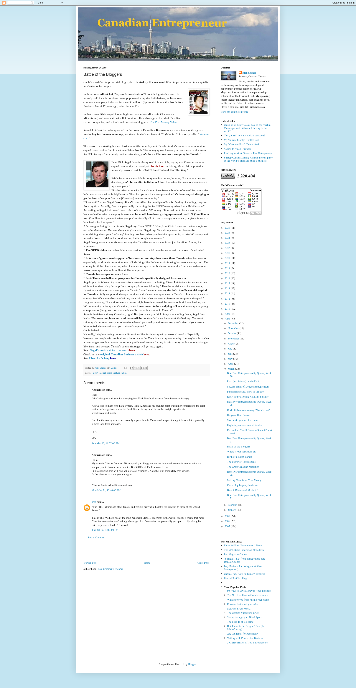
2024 (228, 237)
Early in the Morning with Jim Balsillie (247, 396)
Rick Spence (249, 73)
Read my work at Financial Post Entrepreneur (248, 153)
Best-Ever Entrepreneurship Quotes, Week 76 (249, 473)
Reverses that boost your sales (242, 604)
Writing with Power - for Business (245, 638)
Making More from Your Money (244, 480)
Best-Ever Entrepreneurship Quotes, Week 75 (249, 496)
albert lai (97, 372)
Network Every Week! (239, 608)
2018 (228, 268)
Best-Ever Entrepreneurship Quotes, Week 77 (249, 440)
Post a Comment (96, 537)
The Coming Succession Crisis (243, 613)
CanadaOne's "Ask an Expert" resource (244, 574)
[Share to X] (139, 368)
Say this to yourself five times (242, 420)
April (231, 363)
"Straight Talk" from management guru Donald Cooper (244, 560)
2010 (228, 308)
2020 (228, 258)
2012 (228, 298)
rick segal (107, 372)
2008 (228, 319)
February (233, 504)
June (230, 353)
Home (147, 562)
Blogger (192, 664)
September (234, 338)
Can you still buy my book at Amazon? (244, 135)
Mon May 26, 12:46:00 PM (106, 490)
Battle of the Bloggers (238, 446)
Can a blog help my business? (242, 485)
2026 (228, 227)
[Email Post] (125, 367)
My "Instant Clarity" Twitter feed (241, 140)
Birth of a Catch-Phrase (239, 456)
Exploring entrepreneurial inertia (244, 425)
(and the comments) (112, 350)
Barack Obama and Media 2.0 (242, 490)
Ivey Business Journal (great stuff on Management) (243, 567)
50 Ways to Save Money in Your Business (249, 590)
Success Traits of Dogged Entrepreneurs (248, 386)
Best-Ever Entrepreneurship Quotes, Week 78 (249, 403)
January (232, 509)
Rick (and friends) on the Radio (243, 381)
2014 (228, 288)
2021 (228, 253)
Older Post (203, 562)
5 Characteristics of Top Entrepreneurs (247, 642)
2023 (228, 242)
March (231, 368)
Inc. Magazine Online (235, 554)
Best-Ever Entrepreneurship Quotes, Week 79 (249, 374)
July (230, 348)
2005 (228, 526)
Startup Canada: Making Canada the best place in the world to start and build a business (248, 159)
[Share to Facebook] (142, 368)
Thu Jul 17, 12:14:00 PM (105, 530)
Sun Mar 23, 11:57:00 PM (105, 443)
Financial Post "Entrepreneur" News (243, 545)
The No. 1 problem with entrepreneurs (247, 595)
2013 (228, 293)
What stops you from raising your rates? (248, 599)
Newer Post (90, 562)
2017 (228, 273)
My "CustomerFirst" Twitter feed (241, 144)
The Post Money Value (163, 122)
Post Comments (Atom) (110, 569)
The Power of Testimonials (241, 461)
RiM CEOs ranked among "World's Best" (248, 410)
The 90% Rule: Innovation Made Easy (244, 550)
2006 (228, 521)
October (232, 333)
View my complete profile (234, 111)
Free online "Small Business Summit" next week (249, 431)
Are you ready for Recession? (242, 633)
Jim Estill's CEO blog (235, 578)
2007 (228, 516)
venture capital (120, 372)
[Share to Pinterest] (146, 368)
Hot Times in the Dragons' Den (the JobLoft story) (246, 627)
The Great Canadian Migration (243, 466)
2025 (228, 232)
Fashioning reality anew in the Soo (245, 391)
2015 (228, 283)
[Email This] (132, 368)
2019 (228, 263)
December (233, 323)
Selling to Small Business (237, 149)
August (232, 343)
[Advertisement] (146, 550)
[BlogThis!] (135, 368)
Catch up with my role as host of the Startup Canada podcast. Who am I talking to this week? (247, 128)
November (234, 328)
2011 (228, 303)
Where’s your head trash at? (241, 451)
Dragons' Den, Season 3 (239, 415)
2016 (228, 278)
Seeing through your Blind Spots (244, 617)
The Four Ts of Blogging (240, 621)
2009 (228, 314)
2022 (228, 248)
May (230, 358)
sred (94, 502)
